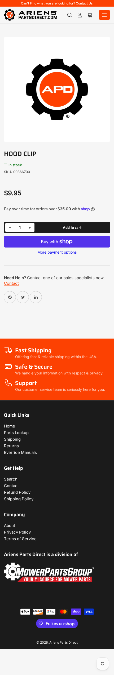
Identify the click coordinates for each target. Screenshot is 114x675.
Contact (11, 283)
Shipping (12, 439)
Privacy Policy (17, 532)
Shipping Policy (18, 498)
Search (10, 479)
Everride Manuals (20, 452)
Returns (11, 445)
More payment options (57, 252)
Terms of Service (20, 538)
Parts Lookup (16, 432)
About (9, 525)
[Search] (70, 15)
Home (9, 426)
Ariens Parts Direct (63, 642)
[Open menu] (104, 15)
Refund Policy (17, 492)
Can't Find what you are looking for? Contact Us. (57, 3)
